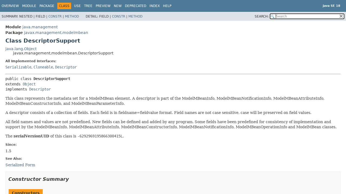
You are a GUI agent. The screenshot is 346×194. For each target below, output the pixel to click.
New (118, 6)
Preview (103, 6)
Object (29, 84)
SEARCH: (262, 16)
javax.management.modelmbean (56, 32)
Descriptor (66, 67)
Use (77, 6)
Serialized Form (20, 165)
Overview (10, 6)
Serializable (18, 67)
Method (72, 16)
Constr (55, 16)
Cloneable (43, 67)
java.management (40, 27)
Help (167, 6)
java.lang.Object (20, 49)
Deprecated (135, 6)
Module (29, 6)
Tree (88, 6)
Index (154, 6)
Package (46, 6)
